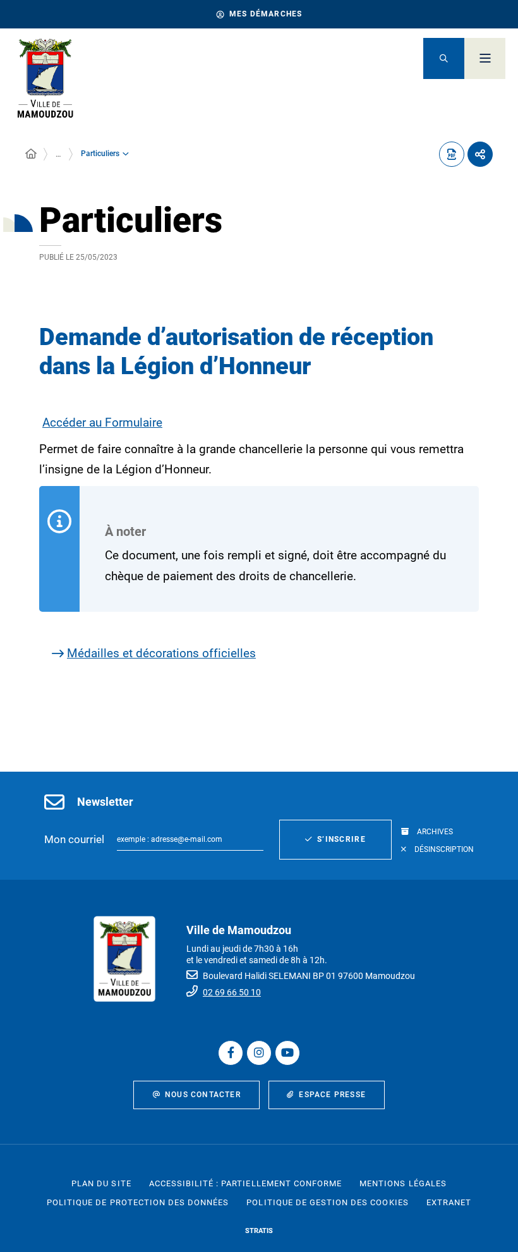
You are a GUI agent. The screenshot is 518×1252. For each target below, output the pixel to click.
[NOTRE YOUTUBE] (287, 1053)
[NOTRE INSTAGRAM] (259, 1053)
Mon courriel (74, 839)
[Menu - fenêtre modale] (484, 58)
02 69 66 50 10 (232, 992)
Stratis (259, 1231)
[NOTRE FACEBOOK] (230, 1053)
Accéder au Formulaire (102, 422)
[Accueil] (31, 154)
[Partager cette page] (480, 154)
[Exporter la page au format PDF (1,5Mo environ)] (451, 154)
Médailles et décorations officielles (161, 653)
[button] (443, 58)
